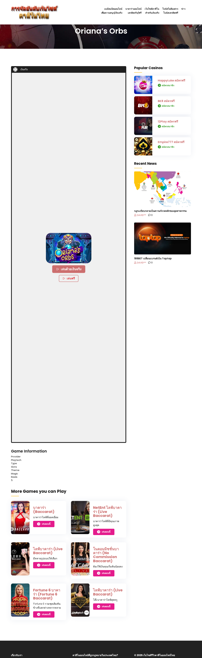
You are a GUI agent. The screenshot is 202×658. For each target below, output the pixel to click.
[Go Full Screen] (15, 69)
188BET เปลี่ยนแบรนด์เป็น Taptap (153, 258)
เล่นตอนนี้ (46, 523)
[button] (68, 248)
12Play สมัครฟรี (168, 121)
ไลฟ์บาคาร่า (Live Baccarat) (48, 550)
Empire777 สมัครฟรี (171, 142)
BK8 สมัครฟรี (166, 101)
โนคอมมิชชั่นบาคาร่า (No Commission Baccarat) (106, 554)
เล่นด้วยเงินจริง (71, 269)
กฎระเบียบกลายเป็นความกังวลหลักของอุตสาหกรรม (160, 211)
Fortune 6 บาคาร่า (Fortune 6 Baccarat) (46, 594)
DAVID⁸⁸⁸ (141, 215)
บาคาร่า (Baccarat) (43, 509)
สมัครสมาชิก (168, 85)
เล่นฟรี (71, 278)
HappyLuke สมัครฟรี (171, 80)
